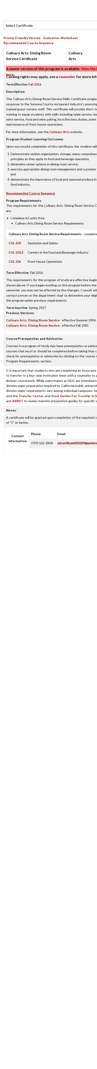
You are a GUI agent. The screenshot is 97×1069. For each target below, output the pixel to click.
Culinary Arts (59, 132)
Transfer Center (31, 396)
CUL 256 (15, 261)
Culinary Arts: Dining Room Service (33, 320)
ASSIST (17, 401)
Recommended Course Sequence (29, 43)
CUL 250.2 (16, 252)
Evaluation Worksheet (60, 38)
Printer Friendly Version (22, 38)
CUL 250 (15, 243)
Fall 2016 (34, 84)
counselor (67, 76)
